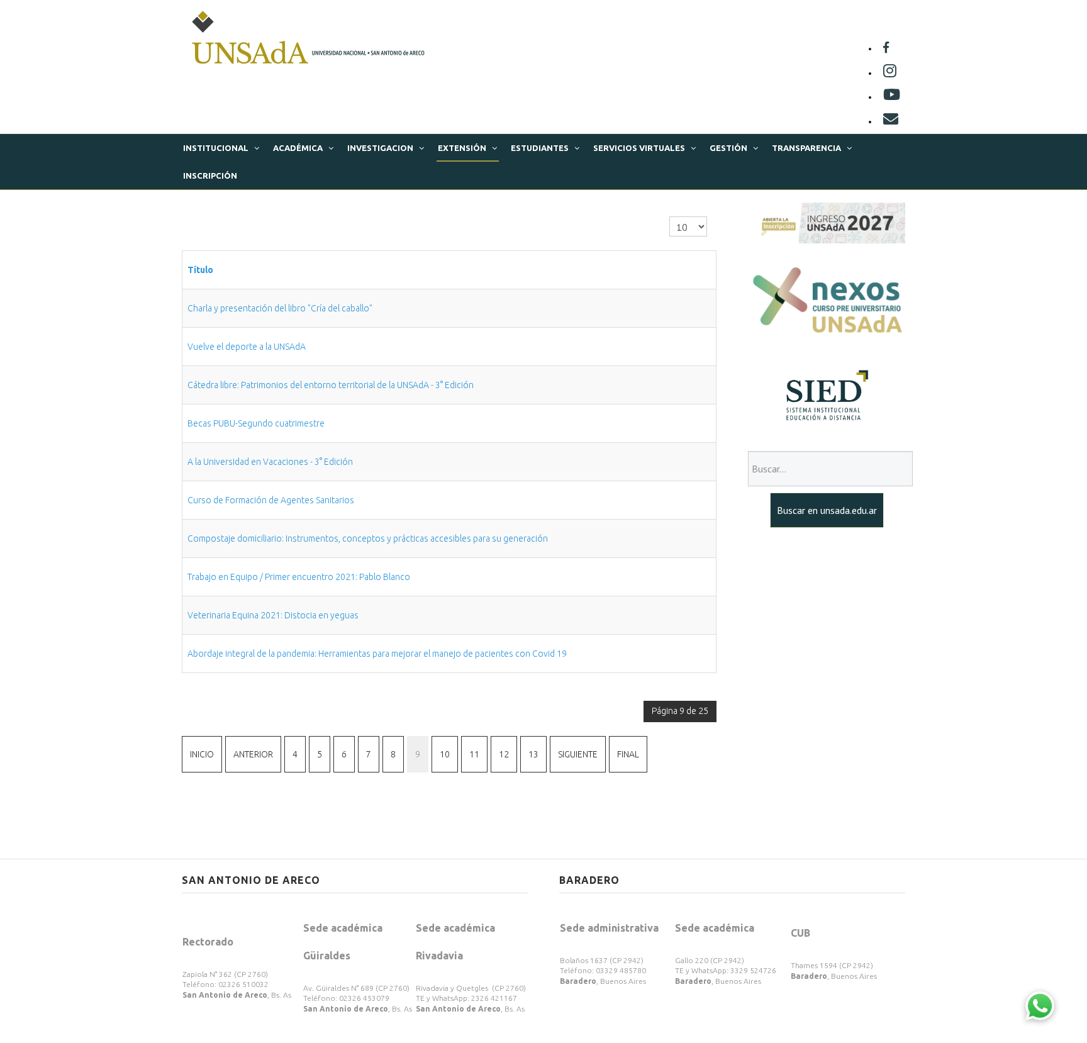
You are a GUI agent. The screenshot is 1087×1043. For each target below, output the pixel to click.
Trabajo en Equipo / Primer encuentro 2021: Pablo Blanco (298, 577)
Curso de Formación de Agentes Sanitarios (270, 500)
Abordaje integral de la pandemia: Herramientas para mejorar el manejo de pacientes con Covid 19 (377, 654)
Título (200, 270)
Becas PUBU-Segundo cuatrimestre (256, 423)
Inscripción (210, 175)
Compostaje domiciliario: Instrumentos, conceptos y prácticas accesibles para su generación (367, 538)
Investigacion (380, 147)
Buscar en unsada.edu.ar (827, 510)
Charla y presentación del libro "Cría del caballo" (279, 308)
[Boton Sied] (826, 395)
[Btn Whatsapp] (1040, 1005)
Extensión (462, 147)
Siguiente (578, 754)
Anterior (253, 754)
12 (504, 754)
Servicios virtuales (639, 147)
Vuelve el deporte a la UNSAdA (246, 347)
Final (628, 754)
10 (445, 754)
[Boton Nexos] (826, 301)
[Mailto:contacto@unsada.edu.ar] (890, 121)
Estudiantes (540, 147)
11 (474, 754)
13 (533, 754)
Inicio (202, 754)
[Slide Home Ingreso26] (826, 222)
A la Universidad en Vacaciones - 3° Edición (270, 462)
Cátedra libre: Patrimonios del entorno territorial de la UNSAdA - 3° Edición (330, 385)
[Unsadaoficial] (886, 48)
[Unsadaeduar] (891, 97)
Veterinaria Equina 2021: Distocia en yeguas (273, 615)
